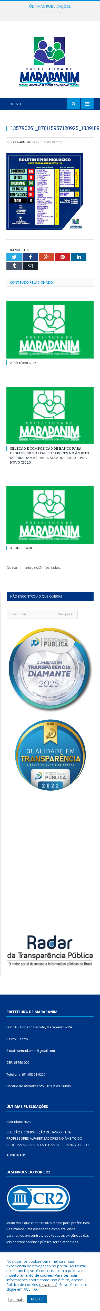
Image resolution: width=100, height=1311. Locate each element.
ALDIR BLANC (21, 548)
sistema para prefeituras (69, 1222)
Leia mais (48, 1284)
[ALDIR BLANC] (50, 515)
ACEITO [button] (37, 1299)
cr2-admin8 (21, 142)
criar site (37, 1222)
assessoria (42, 1229)
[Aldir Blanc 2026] (50, 330)
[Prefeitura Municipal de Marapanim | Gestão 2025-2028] (50, 60)
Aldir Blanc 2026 (23, 362)
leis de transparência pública (29, 1242)
